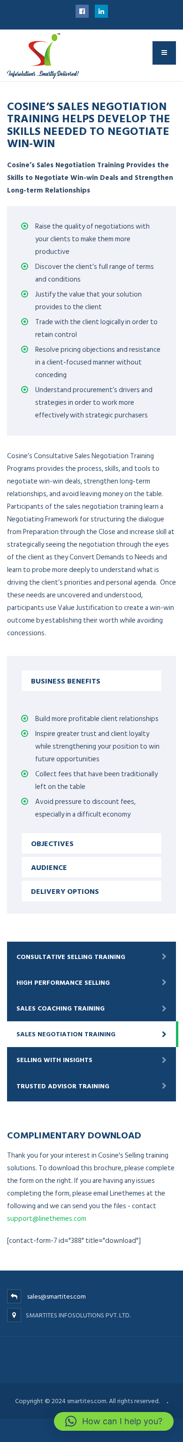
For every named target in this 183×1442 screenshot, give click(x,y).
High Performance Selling (63, 982)
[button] (114, 1421)
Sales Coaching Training (60, 1008)
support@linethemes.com (46, 1219)
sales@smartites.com (56, 1296)
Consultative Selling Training (70, 956)
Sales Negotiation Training (65, 1034)
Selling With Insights (54, 1060)
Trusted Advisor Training (62, 1086)
